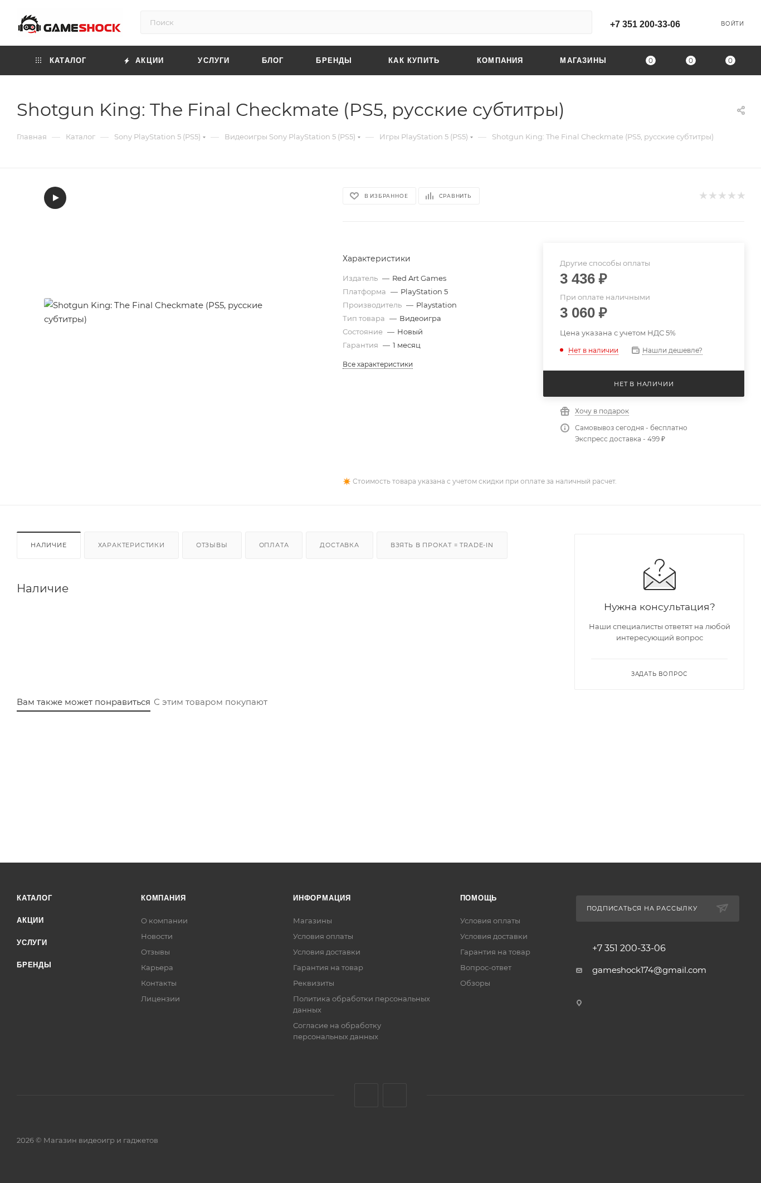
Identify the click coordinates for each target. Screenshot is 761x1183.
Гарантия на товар (328, 967)
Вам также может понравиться (83, 702)
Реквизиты (313, 982)
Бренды (34, 965)
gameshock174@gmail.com (649, 970)
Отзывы (212, 545)
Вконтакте (366, 1095)
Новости (157, 936)
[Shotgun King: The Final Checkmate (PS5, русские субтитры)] (169, 312)
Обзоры (475, 982)
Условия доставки (326, 951)
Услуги (32, 942)
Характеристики (131, 545)
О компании (164, 920)
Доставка (339, 545)
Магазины (312, 920)
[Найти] (578, 22)
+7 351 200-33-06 (645, 24)
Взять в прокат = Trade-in (442, 545)
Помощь (478, 898)
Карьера (157, 967)
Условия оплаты (323, 936)
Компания (163, 898)
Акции (30, 920)
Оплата (274, 545)
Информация (322, 898)
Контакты (159, 982)
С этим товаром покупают (210, 702)
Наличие (49, 545)
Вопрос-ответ (485, 967)
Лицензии (160, 998)
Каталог (34, 898)
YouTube (395, 1095)
